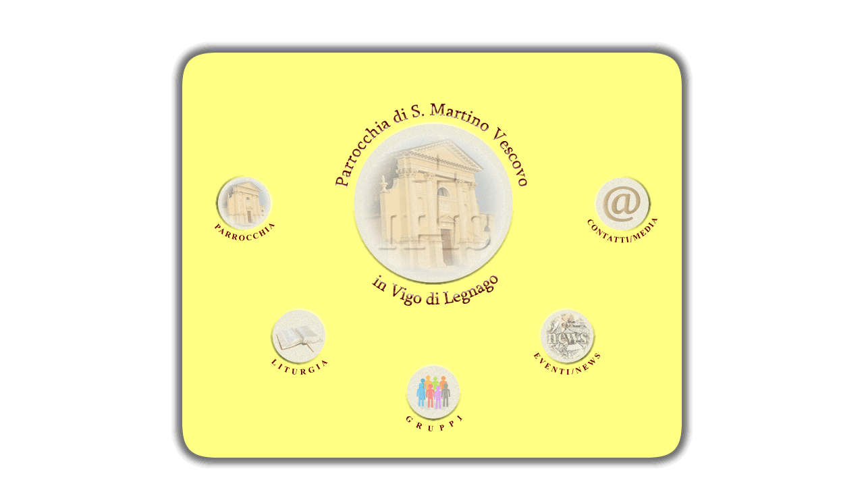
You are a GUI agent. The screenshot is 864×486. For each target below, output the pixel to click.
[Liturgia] (299, 338)
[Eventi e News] (569, 336)
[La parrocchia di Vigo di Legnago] (245, 203)
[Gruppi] (434, 394)
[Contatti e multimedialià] (622, 200)
